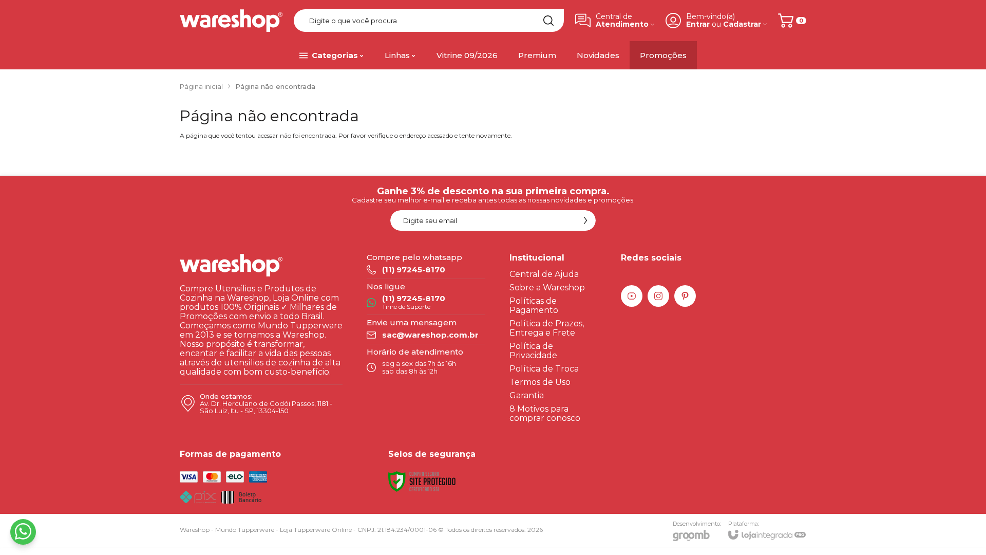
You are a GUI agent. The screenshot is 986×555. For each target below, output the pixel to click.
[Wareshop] (231, 20)
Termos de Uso (540, 382)
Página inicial (201, 86)
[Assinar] (585, 220)
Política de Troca (544, 369)
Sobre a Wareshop (547, 287)
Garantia (526, 395)
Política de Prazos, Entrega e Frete (546, 328)
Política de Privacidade (533, 350)
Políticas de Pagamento (533, 305)
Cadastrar (742, 24)
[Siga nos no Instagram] (658, 296)
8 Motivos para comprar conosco (544, 413)
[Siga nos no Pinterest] (685, 296)
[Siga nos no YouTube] (631, 296)
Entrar (698, 24)
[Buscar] (548, 20)
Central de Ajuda (544, 274)
